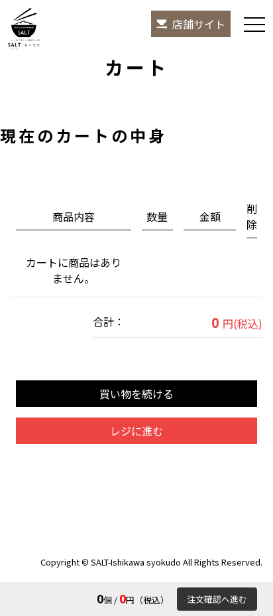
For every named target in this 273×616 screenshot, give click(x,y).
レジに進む (136, 431)
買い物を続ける (136, 394)
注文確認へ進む (217, 599)
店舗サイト (198, 24)
